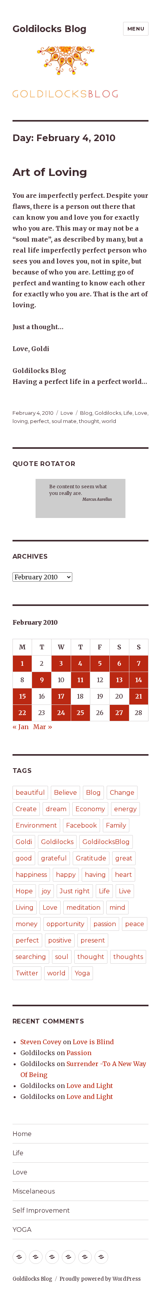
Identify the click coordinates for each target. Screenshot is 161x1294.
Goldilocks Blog (49, 28)
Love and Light (89, 1086)
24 (61, 713)
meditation (83, 907)
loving (20, 421)
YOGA (22, 1229)
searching (31, 957)
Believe (65, 792)
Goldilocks (108, 413)
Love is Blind (93, 1042)
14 (138, 680)
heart (123, 874)
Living (25, 907)
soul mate (64, 421)
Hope (24, 891)
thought (89, 421)
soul (61, 957)
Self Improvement (41, 1210)
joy (46, 891)
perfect (39, 421)
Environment (36, 825)
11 (80, 680)
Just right (75, 891)
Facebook (81, 825)
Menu (135, 28)
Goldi (24, 842)
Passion (78, 1053)
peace (134, 924)
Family (116, 825)
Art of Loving (50, 172)
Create (26, 809)
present (92, 940)
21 (138, 696)
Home (22, 1134)
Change (122, 792)
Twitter (27, 973)
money (27, 924)
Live (125, 891)
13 (119, 680)
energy (125, 809)
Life (127, 413)
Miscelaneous (34, 1191)
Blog (86, 413)
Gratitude (91, 858)
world (109, 421)
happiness (31, 874)
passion (104, 924)
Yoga (82, 973)
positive (60, 940)
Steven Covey (40, 1042)
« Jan (21, 727)
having (95, 874)
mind (117, 907)
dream (56, 809)
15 (22, 696)
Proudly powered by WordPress (100, 1279)
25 (80, 713)
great (123, 858)
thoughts (128, 957)
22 (22, 713)
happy (66, 874)
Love (67, 413)
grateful (54, 858)
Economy (90, 809)
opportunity (65, 924)
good (24, 858)
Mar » (42, 727)
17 (61, 696)
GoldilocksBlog (106, 842)
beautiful (30, 792)
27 (119, 713)
